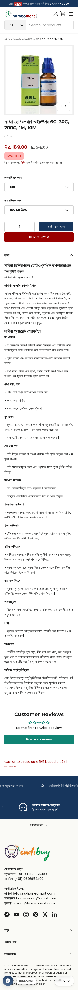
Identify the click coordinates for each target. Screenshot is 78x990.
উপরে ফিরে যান (37, 825)
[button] (62, 14)
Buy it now (39, 237)
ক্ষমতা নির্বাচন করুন (12, 200)
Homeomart (21, 965)
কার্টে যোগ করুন (56, 226)
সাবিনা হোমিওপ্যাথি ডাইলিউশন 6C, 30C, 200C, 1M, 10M (37, 39)
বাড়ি (5, 39)
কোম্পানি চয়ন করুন (13, 177)
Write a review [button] (39, 739)
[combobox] (39, 25)
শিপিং (23, 163)
